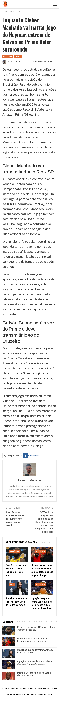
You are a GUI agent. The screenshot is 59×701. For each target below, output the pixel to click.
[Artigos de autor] (29, 469)
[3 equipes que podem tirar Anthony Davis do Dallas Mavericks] (17, 587)
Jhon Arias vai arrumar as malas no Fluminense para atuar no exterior (15, 519)
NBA (12, 584)
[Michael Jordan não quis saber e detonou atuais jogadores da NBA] (8, 676)
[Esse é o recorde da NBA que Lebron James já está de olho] (17, 554)
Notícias (7, 56)
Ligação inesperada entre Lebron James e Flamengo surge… (34, 662)
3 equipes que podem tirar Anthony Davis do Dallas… (35, 651)
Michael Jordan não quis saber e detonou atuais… (34, 674)
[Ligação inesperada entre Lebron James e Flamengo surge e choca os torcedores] (42, 587)
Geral (18, 56)
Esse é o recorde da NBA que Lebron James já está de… (36, 628)
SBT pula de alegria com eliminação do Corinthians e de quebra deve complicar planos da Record (43, 522)
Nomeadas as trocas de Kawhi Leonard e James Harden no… (33, 639)
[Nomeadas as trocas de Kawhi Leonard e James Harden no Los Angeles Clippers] (42, 554)
